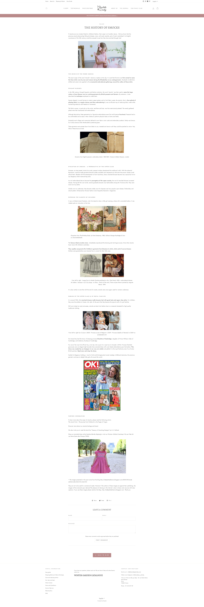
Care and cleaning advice (51, 577)
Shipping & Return (60, 1)
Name (70, 515)
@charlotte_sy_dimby (139, 575)
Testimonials (75, 8)
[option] (102, 16)
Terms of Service (49, 588)
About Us (52, 1)
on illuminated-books (76, 237)
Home (46, 1)
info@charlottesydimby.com (134, 572)
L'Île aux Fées (133, 578)
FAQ (46, 593)
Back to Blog (103, 555)
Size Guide (69, 1)
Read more (81, 351)
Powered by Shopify (102, 601)
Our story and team (50, 580)
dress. (95, 351)
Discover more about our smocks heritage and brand (83, 426)
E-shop (66, 8)
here (88, 434)
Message (71, 523)
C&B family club (136, 8)
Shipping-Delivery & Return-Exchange (54, 575)
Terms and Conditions (50, 585)
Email (104, 515)
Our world (101, 24)
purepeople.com (102, 335)
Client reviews (48, 583)
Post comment (102, 540)
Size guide (48, 572)
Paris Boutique (87, 8)
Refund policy (48, 590)
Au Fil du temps (87, 282)
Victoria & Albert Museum (117, 157)
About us (114, 8)
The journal (124, 8)
